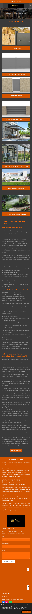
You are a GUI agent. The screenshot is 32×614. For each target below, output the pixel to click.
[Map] (16, 579)
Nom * (3, 536)
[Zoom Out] (28, 589)
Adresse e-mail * (6, 543)
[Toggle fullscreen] (28, 569)
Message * (4, 550)
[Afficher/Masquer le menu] (30, 5)
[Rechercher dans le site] (1, 5)
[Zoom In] (28, 586)
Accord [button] (26, 611)
